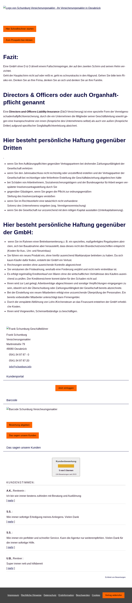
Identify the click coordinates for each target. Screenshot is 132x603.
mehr (11, 500)
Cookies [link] (96, 595)
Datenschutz (50, 595)
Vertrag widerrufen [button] (113, 595)
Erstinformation (66, 595)
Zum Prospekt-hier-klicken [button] (19, 40)
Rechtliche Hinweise (31, 595)
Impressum (13, 595)
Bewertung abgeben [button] (19, 425)
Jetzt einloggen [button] (66, 388)
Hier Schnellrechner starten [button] (20, 28)
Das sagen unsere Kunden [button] (22, 435)
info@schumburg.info (20, 366)
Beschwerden (83, 595)
